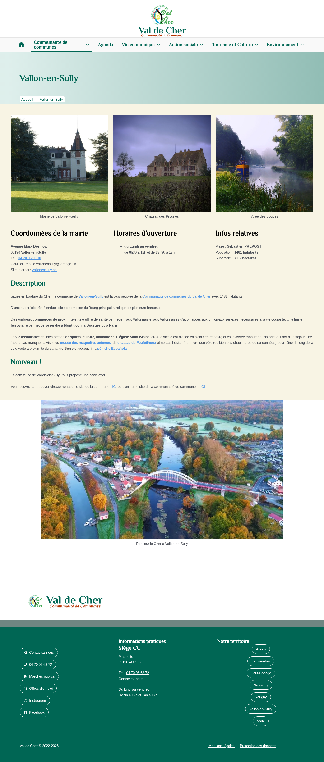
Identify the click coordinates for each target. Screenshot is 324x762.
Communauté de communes (50, 45)
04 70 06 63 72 (137, 673)
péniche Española (112, 348)
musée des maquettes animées (85, 342)
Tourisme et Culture (232, 44)
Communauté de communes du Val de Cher (176, 296)
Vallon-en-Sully (91, 296)
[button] (86, 44)
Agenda (105, 44)
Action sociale (183, 44)
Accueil (21, 45)
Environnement (282, 44)
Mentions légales (221, 746)
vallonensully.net (44, 270)
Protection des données (258, 746)
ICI (115, 387)
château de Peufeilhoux (136, 342)
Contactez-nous (131, 679)
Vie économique (138, 44)
